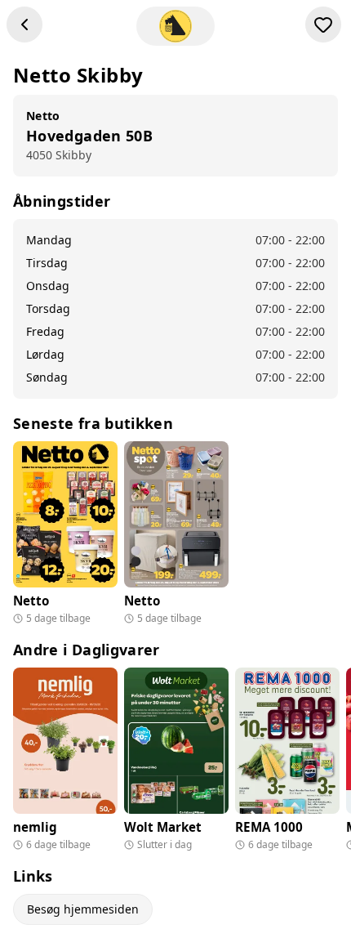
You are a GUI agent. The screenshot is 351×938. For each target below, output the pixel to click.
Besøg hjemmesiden (83, 909)
